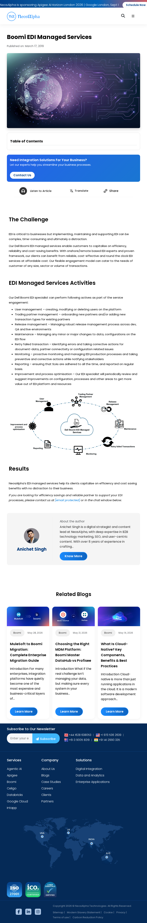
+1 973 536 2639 (110, 735)
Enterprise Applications (93, 782)
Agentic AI (14, 769)
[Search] (123, 16)
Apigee (12, 775)
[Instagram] (38, 912)
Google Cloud (17, 801)
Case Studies (51, 782)
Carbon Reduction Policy (88, 917)
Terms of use (61, 917)
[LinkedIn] (28, 912)
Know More (73, 556)
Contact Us (22, 175)
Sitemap (58, 912)
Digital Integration (89, 769)
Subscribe (48, 739)
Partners (47, 801)
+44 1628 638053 (80, 735)
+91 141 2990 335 (109, 740)
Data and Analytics (90, 775)
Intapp (12, 808)
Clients (46, 795)
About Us (48, 769)
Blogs (45, 775)
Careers (47, 788)
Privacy (120, 912)
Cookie (108, 912)
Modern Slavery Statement (83, 912)
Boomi (11, 782)
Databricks (15, 795)
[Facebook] (19, 912)
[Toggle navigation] (133, 16)
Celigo (11, 788)
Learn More (24, 711)
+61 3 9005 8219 (79, 740)
